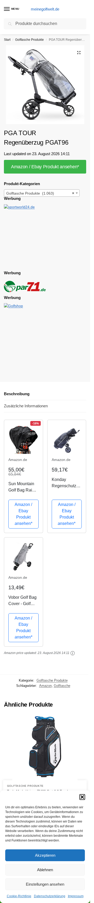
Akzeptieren (45, 855)
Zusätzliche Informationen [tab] (26, 406)
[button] (82, 797)
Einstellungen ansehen (45, 884)
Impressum (76, 896)
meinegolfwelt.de (45, 9)
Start (7, 40)
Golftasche (62, 686)
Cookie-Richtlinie (19, 896)
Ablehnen (45, 870)
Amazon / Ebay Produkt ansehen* (45, 166)
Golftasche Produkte (29, 40)
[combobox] (42, 193)
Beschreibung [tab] (17, 394)
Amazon (45, 686)
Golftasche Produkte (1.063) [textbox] (40, 193)
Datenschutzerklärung (49, 896)
